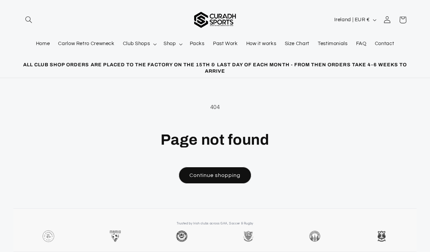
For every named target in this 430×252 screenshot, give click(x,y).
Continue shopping (215, 175)
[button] (29, 20)
